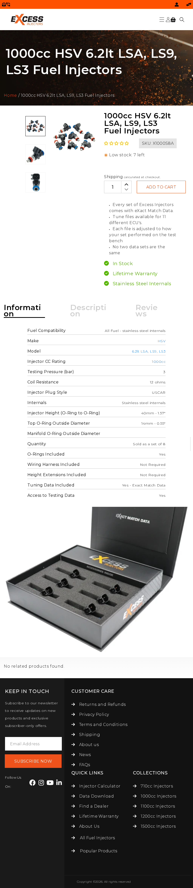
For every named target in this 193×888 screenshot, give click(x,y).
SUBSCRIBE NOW (33, 761)
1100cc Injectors (157, 806)
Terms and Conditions (102, 724)
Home (10, 95)
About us (88, 744)
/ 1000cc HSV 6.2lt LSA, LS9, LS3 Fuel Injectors (66, 95)
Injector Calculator (99, 786)
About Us (88, 826)
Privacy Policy (93, 714)
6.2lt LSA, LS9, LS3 (149, 351)
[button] (161, 19)
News (84, 754)
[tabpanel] (35, 126)
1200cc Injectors (158, 816)
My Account (177, 5)
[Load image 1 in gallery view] (35, 126)
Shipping (113, 176)
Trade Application (188, 4)
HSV (162, 341)
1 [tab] (28, 197)
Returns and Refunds (102, 704)
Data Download (96, 796)
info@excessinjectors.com (4, 4)
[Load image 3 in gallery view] (35, 182)
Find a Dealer (93, 806)
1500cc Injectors (158, 826)
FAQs (84, 764)
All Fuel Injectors (97, 837)
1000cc (159, 361)
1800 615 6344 (8, 4)
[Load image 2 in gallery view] (35, 154)
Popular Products (98, 851)
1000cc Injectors (158, 796)
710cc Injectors (156, 786)
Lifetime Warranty (98, 816)
